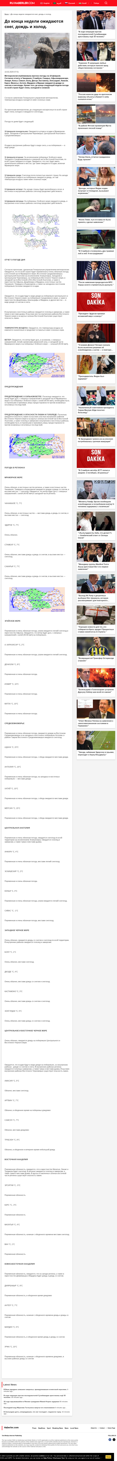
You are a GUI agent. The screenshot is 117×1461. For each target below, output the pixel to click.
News (66, 1428)
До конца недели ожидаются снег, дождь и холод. (28, 14)
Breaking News (57, 1428)
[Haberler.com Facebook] (110, 1441)
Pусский (71, 3)
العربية (58, 3)
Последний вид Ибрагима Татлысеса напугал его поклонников (35, 1408)
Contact (102, 1428)
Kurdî (84, 3)
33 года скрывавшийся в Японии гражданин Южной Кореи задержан (36, 1402)
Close (108, 1457)
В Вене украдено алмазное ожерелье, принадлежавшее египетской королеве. (36, 1390)
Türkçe (96, 3)
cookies (42, 1456)
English (46, 3)
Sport (49, 1428)
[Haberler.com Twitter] (114, 1441)
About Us (94, 1428)
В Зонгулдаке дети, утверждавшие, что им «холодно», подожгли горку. (37, 1413)
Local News (74, 1428)
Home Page (111, 1428)
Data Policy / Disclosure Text (54, 1458)
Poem (34, 1428)
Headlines (41, 1428)
